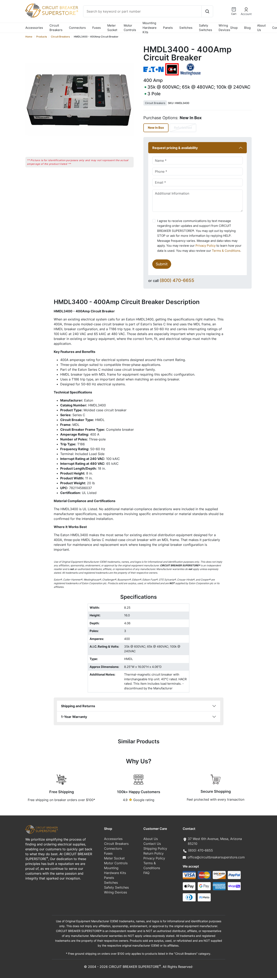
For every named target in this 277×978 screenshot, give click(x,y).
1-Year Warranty (74, 717)
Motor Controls (130, 28)
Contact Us (152, 844)
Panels (168, 28)
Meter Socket (112, 28)
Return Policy (153, 853)
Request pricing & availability (175, 148)
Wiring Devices (224, 28)
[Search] (207, 11)
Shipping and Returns (78, 706)
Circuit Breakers (55, 28)
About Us (261, 28)
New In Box (156, 128)
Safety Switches (205, 28)
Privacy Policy (205, 245)
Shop (234, 28)
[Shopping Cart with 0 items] (234, 9)
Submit (162, 264)
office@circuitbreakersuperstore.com (216, 857)
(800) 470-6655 (177, 280)
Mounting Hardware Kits (150, 28)
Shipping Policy (155, 848)
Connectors (77, 28)
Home (28, 36)
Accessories (34, 28)
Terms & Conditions (226, 251)
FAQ (146, 873)
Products (41, 36)
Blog (247, 28)
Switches (185, 28)
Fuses (96, 28)
